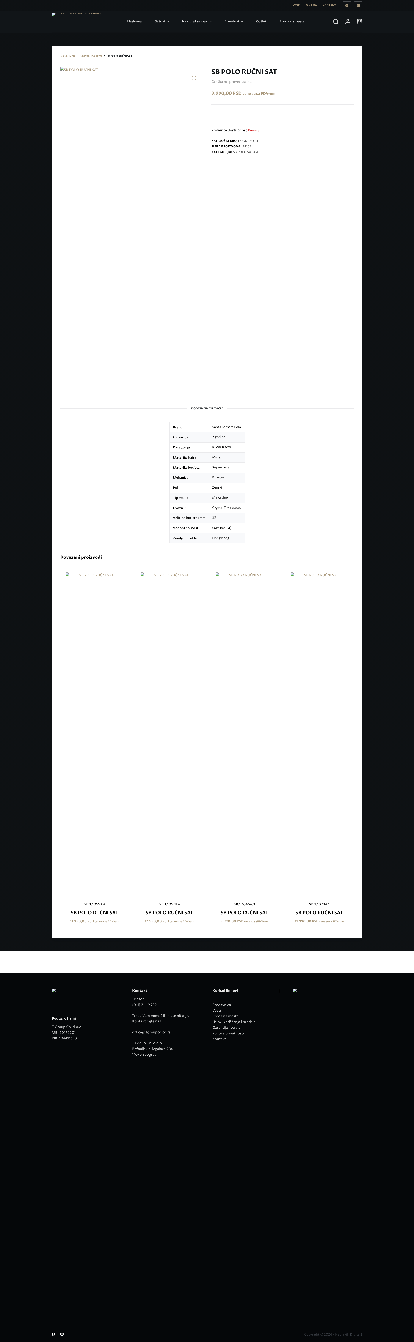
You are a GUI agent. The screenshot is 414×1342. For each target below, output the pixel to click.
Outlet (261, 21)
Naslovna (134, 21)
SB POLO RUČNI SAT (95, 913)
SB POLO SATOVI (245, 152)
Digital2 (356, 1334)
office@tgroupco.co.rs (151, 1032)
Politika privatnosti (228, 1033)
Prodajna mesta (292, 21)
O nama (311, 5)
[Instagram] (358, 5)
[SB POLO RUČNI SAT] (95, 734)
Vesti (296, 5)
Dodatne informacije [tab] (207, 408)
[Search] (336, 21)
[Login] (347, 21)
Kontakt (329, 5)
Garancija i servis (226, 1027)
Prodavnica (221, 1005)
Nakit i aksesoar (194, 21)
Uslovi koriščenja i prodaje (234, 1022)
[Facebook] (347, 5)
